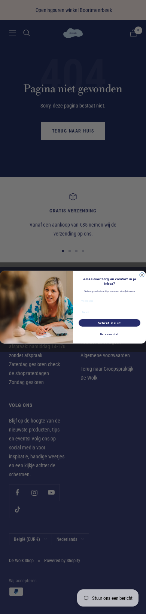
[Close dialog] (142, 274)
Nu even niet (109, 333)
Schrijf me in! (110, 323)
